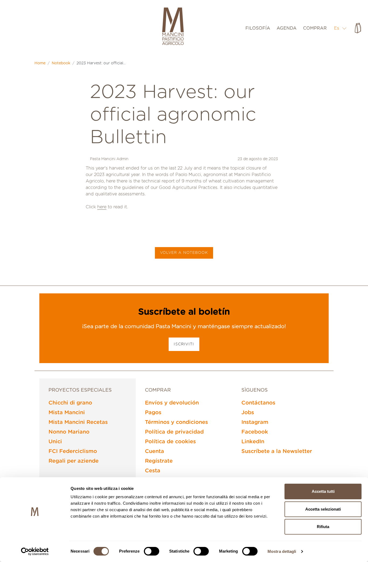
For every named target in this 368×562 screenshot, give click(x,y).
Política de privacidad (174, 432)
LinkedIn (252, 441)
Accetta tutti (323, 491)
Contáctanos (258, 403)
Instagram (254, 422)
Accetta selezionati (323, 509)
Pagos (153, 412)
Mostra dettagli (282, 551)
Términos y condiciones (176, 422)
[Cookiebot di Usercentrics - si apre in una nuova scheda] (34, 551)
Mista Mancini (66, 412)
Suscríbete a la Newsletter (276, 451)
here (101, 207)
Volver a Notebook (184, 253)
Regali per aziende (73, 461)
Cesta (152, 470)
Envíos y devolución (172, 403)
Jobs (247, 412)
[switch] (151, 551)
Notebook (61, 63)
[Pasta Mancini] (173, 27)
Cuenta (154, 451)
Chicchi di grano (70, 403)
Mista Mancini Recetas (78, 422)
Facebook (254, 432)
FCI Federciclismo (72, 451)
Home (40, 63)
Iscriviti (184, 344)
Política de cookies (170, 441)
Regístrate (159, 461)
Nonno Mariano (68, 432)
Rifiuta (323, 526)
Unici (55, 441)
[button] (340, 28)
